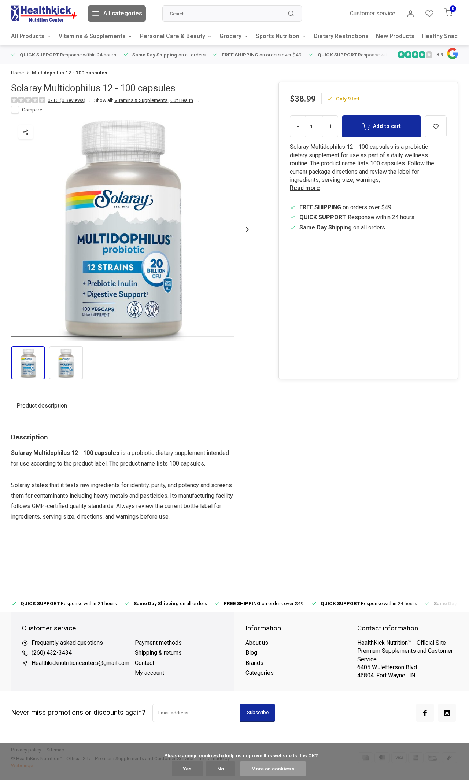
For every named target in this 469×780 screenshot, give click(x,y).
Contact (144, 662)
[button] (247, 229)
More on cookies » (273, 769)
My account (149, 672)
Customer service (372, 13)
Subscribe (258, 712)
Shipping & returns (158, 652)
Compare (32, 110)
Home (17, 73)
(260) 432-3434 (52, 652)
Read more (305, 187)
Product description (41, 405)
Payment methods (158, 642)
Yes (187, 769)
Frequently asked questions (67, 642)
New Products (395, 36)
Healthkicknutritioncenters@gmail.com (80, 662)
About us (256, 642)
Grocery (230, 36)
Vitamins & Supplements (92, 36)
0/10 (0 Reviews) (66, 100)
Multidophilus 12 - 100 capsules (69, 73)
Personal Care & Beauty (172, 36)
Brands (254, 662)
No (220, 769)
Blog (251, 652)
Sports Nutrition (277, 36)
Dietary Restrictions (341, 36)
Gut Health (181, 100)
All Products (27, 36)
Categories (259, 672)
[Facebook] (425, 713)
